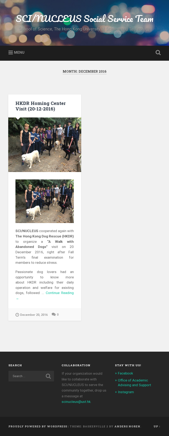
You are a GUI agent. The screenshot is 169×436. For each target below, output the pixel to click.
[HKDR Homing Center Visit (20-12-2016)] (44, 144)
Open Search (157, 53)
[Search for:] (31, 376)
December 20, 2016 (34, 315)
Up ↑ (157, 426)
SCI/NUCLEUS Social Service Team (84, 18)
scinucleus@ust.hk (76, 402)
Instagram (126, 392)
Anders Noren (127, 426)
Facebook (125, 373)
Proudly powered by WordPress (37, 426)
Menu (19, 52)
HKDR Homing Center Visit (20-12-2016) (40, 106)
